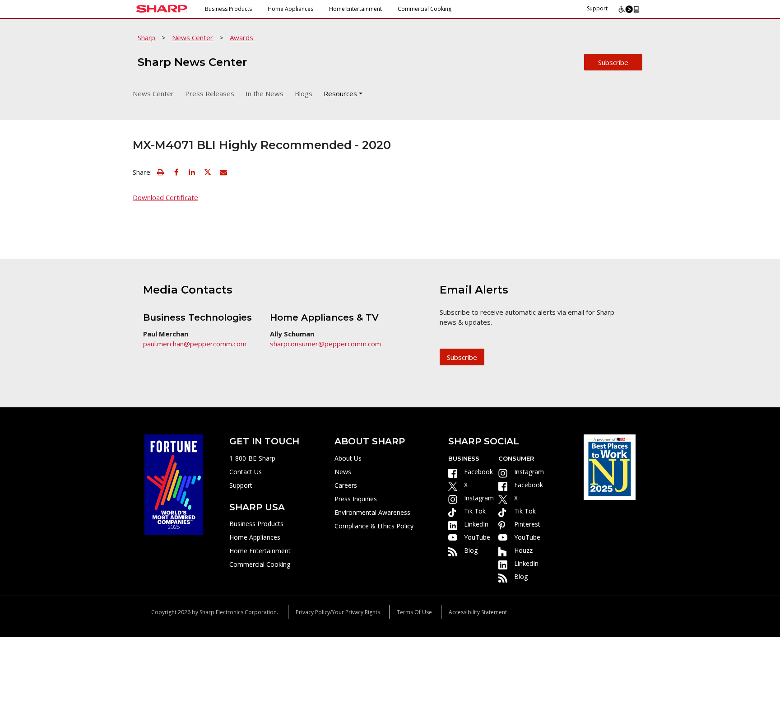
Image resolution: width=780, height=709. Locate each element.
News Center (192, 37)
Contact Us (245, 471)
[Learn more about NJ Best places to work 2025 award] (610, 466)
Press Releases (209, 93)
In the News (264, 93)
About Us (348, 458)
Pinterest (527, 524)
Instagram (479, 498)
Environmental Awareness (372, 512)
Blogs (303, 93)
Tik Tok (475, 511)
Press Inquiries (355, 498)
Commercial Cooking (424, 9)
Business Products (228, 9)
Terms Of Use (414, 612)
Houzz (523, 550)
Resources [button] (340, 93)
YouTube (477, 537)
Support (597, 8)
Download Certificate (165, 197)
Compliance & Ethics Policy (373, 526)
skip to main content (39, 27)
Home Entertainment (355, 9)
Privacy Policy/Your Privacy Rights (338, 612)
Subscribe (613, 62)
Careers (345, 485)
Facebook (478, 471)
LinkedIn (476, 524)
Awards (241, 37)
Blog (471, 550)
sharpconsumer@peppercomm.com (325, 343)
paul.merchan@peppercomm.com (194, 343)
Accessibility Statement (478, 612)
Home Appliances (290, 9)
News (342, 471)
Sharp (146, 37)
